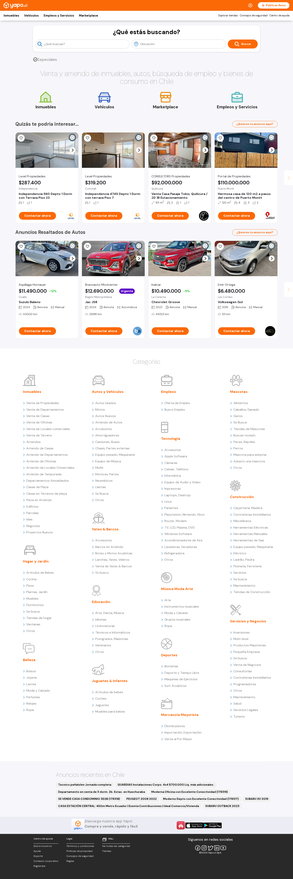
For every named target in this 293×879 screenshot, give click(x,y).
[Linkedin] (217, 848)
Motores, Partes (107, 474)
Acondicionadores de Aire (183, 540)
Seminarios (103, 645)
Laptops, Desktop (177, 495)
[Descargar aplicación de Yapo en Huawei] (180, 825)
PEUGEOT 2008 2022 (141, 799)
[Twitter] (210, 848)
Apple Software (175, 456)
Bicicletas (171, 666)
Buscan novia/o (244, 435)
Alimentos (240, 403)
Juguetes (102, 705)
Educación (101, 601)
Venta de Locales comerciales (48, 429)
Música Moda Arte (177, 588)
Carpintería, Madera (247, 508)
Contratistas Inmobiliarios (252, 514)
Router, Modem (175, 521)
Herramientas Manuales (250, 534)
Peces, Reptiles (244, 442)
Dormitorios (35, 605)
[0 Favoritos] (21, 246)
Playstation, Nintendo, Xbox (184, 514)
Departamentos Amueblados (47, 481)
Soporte (38, 856)
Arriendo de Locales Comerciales (50, 468)
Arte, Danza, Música (109, 613)
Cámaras (170, 463)
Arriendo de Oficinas (41, 461)
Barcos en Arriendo (109, 547)
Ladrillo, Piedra (243, 560)
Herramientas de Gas (248, 540)
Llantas (100, 487)
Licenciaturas (105, 626)
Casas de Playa (37, 487)
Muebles (32, 598)
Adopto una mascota (249, 461)
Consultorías (242, 671)
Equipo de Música (108, 461)
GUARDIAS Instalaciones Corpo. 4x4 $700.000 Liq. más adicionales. (166, 784)
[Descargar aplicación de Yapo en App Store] (194, 825)
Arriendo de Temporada (43, 474)
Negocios (33, 526)
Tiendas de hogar (39, 618)
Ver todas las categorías (116, 846)
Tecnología (170, 438)
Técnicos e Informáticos (112, 632)
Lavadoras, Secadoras (180, 547)
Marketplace (88, 16)
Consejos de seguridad (253, 15)
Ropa (30, 710)
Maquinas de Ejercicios (181, 679)
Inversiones (241, 632)
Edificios (32, 506)
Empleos (168, 391)
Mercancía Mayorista (180, 714)
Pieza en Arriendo (39, 500)
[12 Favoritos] (87, 138)
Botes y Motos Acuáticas (113, 553)
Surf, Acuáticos (175, 686)
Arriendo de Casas (39, 448)
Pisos (30, 585)
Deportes (169, 655)
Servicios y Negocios (248, 621)
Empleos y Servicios (59, 16)
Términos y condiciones (80, 846)
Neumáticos (104, 481)
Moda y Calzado (38, 690)
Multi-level (240, 639)
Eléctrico (239, 553)
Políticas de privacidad (79, 851)
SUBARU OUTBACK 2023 (222, 806)
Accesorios (103, 429)
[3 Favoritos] (153, 138)
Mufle (99, 468)
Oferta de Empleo (177, 403)
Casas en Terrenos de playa (46, 493)
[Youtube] (223, 848)
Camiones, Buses (107, 442)
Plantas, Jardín (36, 592)
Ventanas (33, 624)
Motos (100, 409)
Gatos (238, 416)
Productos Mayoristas (249, 645)
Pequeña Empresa (246, 652)
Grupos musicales (177, 619)
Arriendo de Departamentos (47, 455)
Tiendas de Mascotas (249, 429)
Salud (237, 703)
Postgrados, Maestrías (111, 639)
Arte (167, 600)
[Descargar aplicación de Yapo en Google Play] (213, 825)
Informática (172, 476)
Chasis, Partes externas (112, 448)
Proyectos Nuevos (39, 532)
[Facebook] (198, 848)
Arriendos (33, 442)
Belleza (29, 660)
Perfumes (33, 697)
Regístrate (39, 866)
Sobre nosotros (42, 846)
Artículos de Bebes (40, 573)
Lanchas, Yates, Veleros (112, 560)
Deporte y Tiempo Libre (181, 673)
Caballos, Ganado (246, 409)
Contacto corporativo (45, 861)
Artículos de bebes (109, 692)
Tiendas (106, 851)
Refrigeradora (174, 553)
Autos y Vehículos (108, 391)
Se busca (33, 611)
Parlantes (171, 508)
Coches (100, 698)
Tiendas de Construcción (251, 592)
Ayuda (37, 851)
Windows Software (178, 534)
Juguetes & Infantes (110, 680)
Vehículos (31, 16)
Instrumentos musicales (181, 606)
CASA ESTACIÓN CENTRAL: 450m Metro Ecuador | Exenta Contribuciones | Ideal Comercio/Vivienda (128, 806)
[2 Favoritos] (220, 138)
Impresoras (172, 488)
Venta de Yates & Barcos (113, 566)
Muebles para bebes (110, 711)
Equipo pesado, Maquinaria (115, 455)
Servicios (239, 573)
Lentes (31, 684)
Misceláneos (242, 521)
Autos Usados (105, 403)
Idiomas (100, 619)
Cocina (31, 579)
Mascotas (239, 391)
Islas (29, 519)
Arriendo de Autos (108, 422)
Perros (238, 448)
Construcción (242, 496)
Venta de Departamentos (45, 409)
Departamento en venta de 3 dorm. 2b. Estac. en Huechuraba (101, 792)
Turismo (239, 716)
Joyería (31, 677)
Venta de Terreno (39, 435)
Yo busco (102, 573)
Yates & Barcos (105, 529)
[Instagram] (204, 848)
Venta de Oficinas (39, 422)
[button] (73, 150)
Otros (30, 631)
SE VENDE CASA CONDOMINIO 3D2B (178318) (89, 799)
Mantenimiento (244, 585)
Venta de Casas (37, 416)
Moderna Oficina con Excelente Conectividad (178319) (189, 792)
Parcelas (32, 513)
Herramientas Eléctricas (250, 527)
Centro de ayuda (279, 15)
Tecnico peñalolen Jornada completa (84, 784)
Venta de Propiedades (42, 403)
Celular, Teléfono (176, 469)
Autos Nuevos (105, 416)
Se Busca (101, 493)
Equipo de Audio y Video (182, 482)
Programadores (244, 684)
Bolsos (31, 671)
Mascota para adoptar (250, 455)
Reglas (70, 861)
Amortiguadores (107, 435)
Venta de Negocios (247, 665)
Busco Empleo (174, 409)
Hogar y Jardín (36, 561)
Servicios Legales (245, 710)
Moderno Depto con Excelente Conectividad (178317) (201, 799)
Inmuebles (11, 16)
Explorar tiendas (228, 15)
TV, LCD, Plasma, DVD (179, 527)
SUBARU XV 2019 (256, 799)
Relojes (31, 703)
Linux (168, 501)
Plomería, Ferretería (247, 566)
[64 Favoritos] (21, 138)
